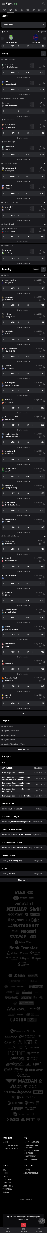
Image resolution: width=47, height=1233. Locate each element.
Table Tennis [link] (8, 1186)
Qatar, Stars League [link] (9, 142)
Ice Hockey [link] (7, 1183)
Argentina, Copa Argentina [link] (11, 731)
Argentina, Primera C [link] (10, 739)
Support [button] (27, 1170)
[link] (11, 3)
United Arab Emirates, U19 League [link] (14, 98)
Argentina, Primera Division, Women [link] (14, 744)
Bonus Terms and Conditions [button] (31, 1146)
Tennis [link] (5, 1176)
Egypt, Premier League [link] (10, 163)
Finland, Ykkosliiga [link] (9, 59)
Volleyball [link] (7, 1189)
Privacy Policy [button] (30, 1156)
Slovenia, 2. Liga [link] (8, 245)
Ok (23, 1225)
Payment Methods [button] (31, 1159)
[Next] (44, 38)
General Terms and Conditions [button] (31, 1152)
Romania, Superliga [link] (9, 120)
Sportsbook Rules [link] (31, 1142)
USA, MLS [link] (6, 275)
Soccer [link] (5, 1173)
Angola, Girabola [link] (8, 726)
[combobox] (23, 1199)
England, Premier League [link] (11, 536)
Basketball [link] (7, 1179)
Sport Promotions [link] (10, 1145)
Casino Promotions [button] (11, 1149)
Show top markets (22, 77)
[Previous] (2, 38)
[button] (23, 59)
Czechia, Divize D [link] (9, 224)
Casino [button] (5, 1142)
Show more (22, 750)
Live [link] (4, 1170)
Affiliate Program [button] (31, 1173)
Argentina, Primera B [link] (10, 735)
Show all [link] (36, 269)
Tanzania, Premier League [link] (11, 202)
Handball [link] (6, 1192)
